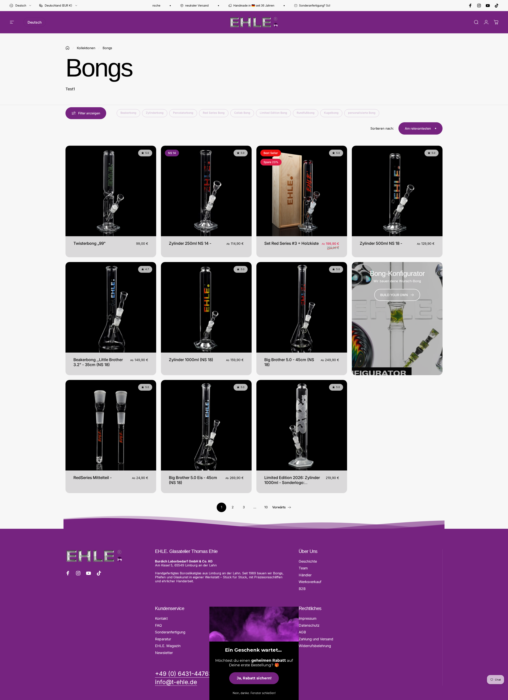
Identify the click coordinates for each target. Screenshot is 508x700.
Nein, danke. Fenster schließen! (254, 693)
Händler (305, 575)
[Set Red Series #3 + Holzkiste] (301, 191)
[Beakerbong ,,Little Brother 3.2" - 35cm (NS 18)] (110, 307)
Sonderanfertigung (170, 632)
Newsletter (164, 653)
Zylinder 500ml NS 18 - (381, 243)
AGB (302, 632)
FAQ (158, 625)
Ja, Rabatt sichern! (254, 678)
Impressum (308, 618)
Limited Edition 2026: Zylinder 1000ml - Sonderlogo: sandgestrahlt (292, 482)
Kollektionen (86, 48)
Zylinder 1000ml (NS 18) (191, 359)
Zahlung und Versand (316, 639)
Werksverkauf (310, 582)
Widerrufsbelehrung (315, 646)
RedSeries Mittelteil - (92, 477)
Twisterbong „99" (89, 243)
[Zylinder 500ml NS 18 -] (397, 191)
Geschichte (308, 561)
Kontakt (161, 618)
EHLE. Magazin (168, 646)
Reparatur (163, 639)
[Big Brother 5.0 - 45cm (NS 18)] (301, 307)
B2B (302, 589)
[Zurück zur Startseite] (67, 48)
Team (303, 568)
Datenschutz (309, 625)
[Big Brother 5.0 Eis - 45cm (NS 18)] (206, 425)
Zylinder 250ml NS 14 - (190, 243)
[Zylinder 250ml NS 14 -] (206, 191)
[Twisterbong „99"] (110, 191)
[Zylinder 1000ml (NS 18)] (206, 307)
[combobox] (21, 5)
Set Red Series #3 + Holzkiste (291, 243)
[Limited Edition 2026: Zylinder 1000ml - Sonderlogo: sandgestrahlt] (301, 425)
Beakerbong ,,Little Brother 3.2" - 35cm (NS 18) (98, 362)
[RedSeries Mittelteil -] (110, 425)
